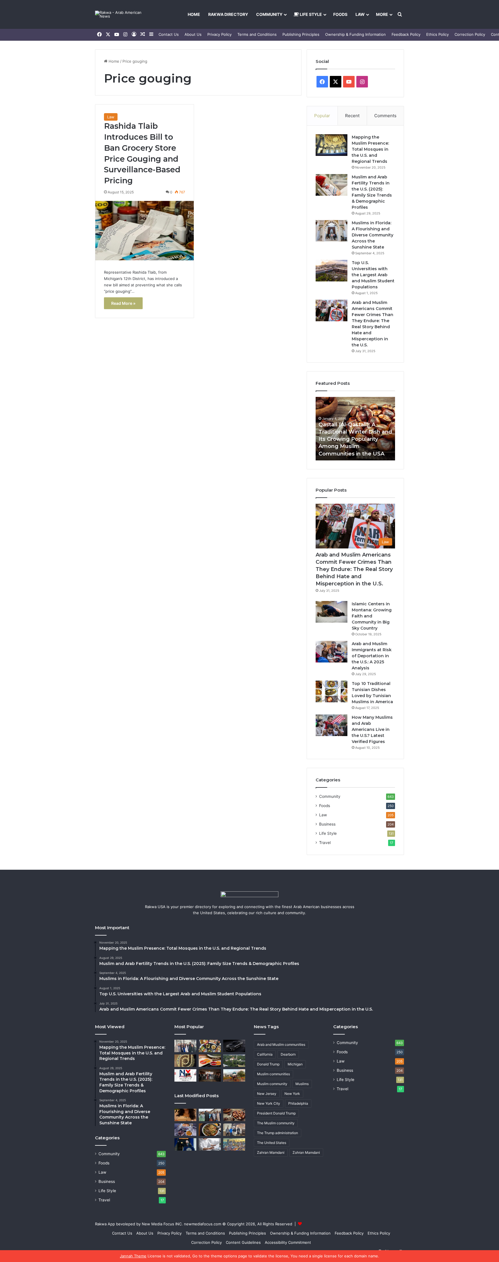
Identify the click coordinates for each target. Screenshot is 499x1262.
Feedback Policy (406, 34)
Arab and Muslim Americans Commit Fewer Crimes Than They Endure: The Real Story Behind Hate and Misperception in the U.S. (354, 569)
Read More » (123, 303)
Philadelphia (298, 1103)
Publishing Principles (300, 34)
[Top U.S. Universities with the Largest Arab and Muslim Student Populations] (331, 270)
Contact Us (169, 34)
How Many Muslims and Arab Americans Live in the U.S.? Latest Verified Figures (372, 729)
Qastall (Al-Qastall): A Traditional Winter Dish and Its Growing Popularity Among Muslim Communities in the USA (355, 439)
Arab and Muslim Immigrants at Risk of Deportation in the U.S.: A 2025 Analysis (372, 656)
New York (292, 1093)
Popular (322, 115)
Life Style (310, 14)
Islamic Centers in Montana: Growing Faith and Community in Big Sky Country (372, 616)
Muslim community (272, 1084)
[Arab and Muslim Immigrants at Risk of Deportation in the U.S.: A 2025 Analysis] (331, 651)
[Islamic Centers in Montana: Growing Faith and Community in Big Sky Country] (331, 612)
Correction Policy (470, 34)
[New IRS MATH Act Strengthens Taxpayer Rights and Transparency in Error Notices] (210, 1144)
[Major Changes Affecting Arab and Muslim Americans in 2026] (234, 1129)
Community (269, 14)
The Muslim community (276, 1123)
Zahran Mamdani (270, 1152)
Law (360, 14)
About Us (193, 34)
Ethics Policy (437, 34)
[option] (355, 428)
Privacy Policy (219, 34)
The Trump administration (277, 1133)
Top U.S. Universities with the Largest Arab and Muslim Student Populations (373, 275)
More (382, 14)
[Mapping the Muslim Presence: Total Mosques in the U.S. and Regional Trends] (331, 145)
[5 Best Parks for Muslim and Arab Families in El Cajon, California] (234, 1075)
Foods (340, 14)
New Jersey (266, 1093)
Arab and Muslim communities (281, 1044)
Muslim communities (273, 1074)
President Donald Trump (276, 1113)
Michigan (295, 1064)
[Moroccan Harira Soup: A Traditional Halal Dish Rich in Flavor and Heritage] (185, 1129)
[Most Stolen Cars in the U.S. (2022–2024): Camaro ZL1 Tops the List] (234, 1046)
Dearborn (288, 1054)
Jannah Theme (133, 1256)
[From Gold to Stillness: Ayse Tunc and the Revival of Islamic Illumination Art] (185, 1060)
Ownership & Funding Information (355, 34)
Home (194, 14)
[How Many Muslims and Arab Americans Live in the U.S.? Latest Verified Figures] (331, 725)
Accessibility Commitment (288, 1242)
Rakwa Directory (228, 14)
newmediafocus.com (202, 1224)
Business (327, 824)
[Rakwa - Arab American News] (124, 14)
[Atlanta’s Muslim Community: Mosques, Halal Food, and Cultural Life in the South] (234, 1060)
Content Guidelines (243, 1242)
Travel (325, 842)
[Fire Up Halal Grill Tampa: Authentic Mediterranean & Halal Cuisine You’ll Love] (210, 1046)
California (265, 1054)
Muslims (302, 1084)
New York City (268, 1103)
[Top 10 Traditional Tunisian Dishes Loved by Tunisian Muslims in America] (331, 691)
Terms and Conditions (257, 34)
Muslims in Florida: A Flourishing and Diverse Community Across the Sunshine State (372, 235)
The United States (271, 1142)
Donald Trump (268, 1064)
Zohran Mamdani (306, 1152)
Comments (385, 115)
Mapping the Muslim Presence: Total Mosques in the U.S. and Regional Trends (370, 149)
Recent (352, 115)
